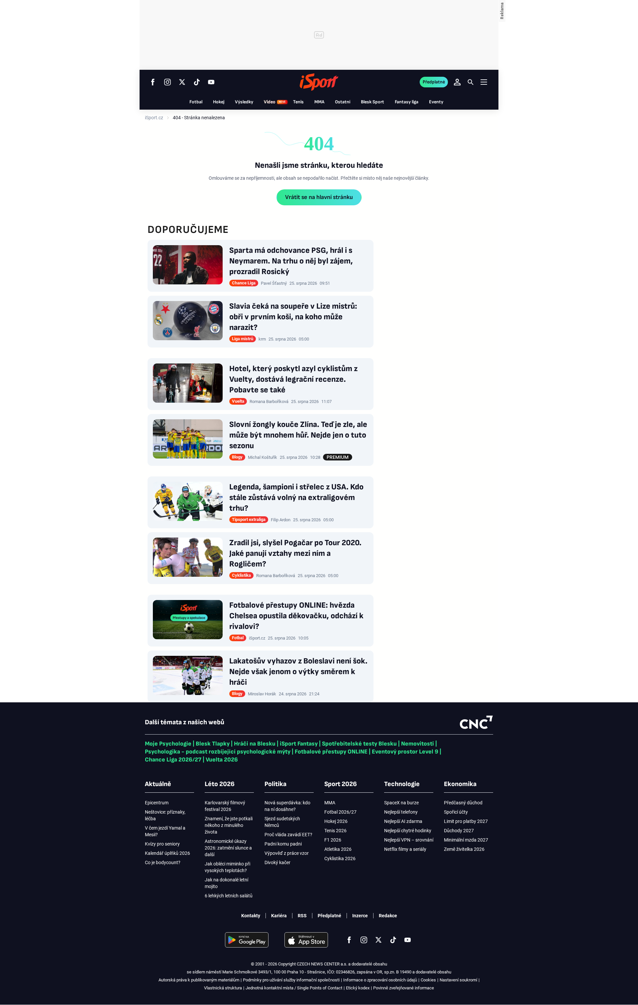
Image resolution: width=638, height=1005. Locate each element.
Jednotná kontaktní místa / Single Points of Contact (294, 987)
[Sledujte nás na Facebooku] (153, 82)
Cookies (428, 979)
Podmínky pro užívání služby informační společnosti (291, 979)
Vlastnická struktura (223, 987)
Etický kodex (358, 987)
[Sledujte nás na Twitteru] (182, 82)
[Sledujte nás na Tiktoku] (196, 82)
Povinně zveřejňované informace (403, 987)
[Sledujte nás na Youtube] (211, 82)
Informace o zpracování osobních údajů (380, 979)
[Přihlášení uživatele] (457, 82)
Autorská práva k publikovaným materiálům (199, 979)
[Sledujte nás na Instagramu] (167, 82)
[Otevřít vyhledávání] (470, 82)
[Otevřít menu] (483, 82)
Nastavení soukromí (458, 979)
